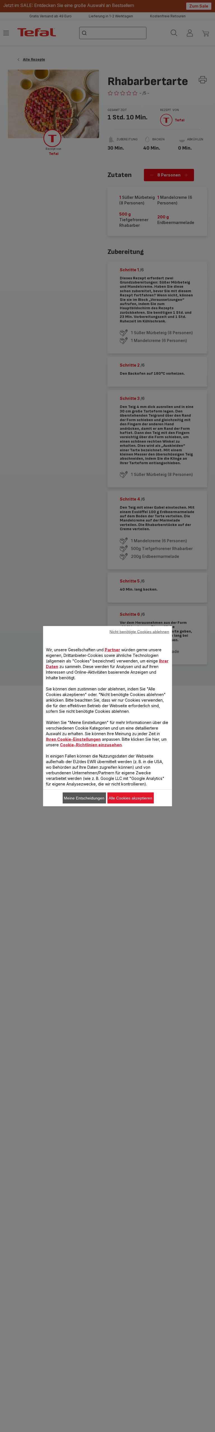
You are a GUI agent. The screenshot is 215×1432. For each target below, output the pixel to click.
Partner (112, 649)
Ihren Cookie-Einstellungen (73, 739)
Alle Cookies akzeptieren (130, 798)
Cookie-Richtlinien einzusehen (91, 744)
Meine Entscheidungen (84, 798)
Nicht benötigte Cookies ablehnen (139, 631)
